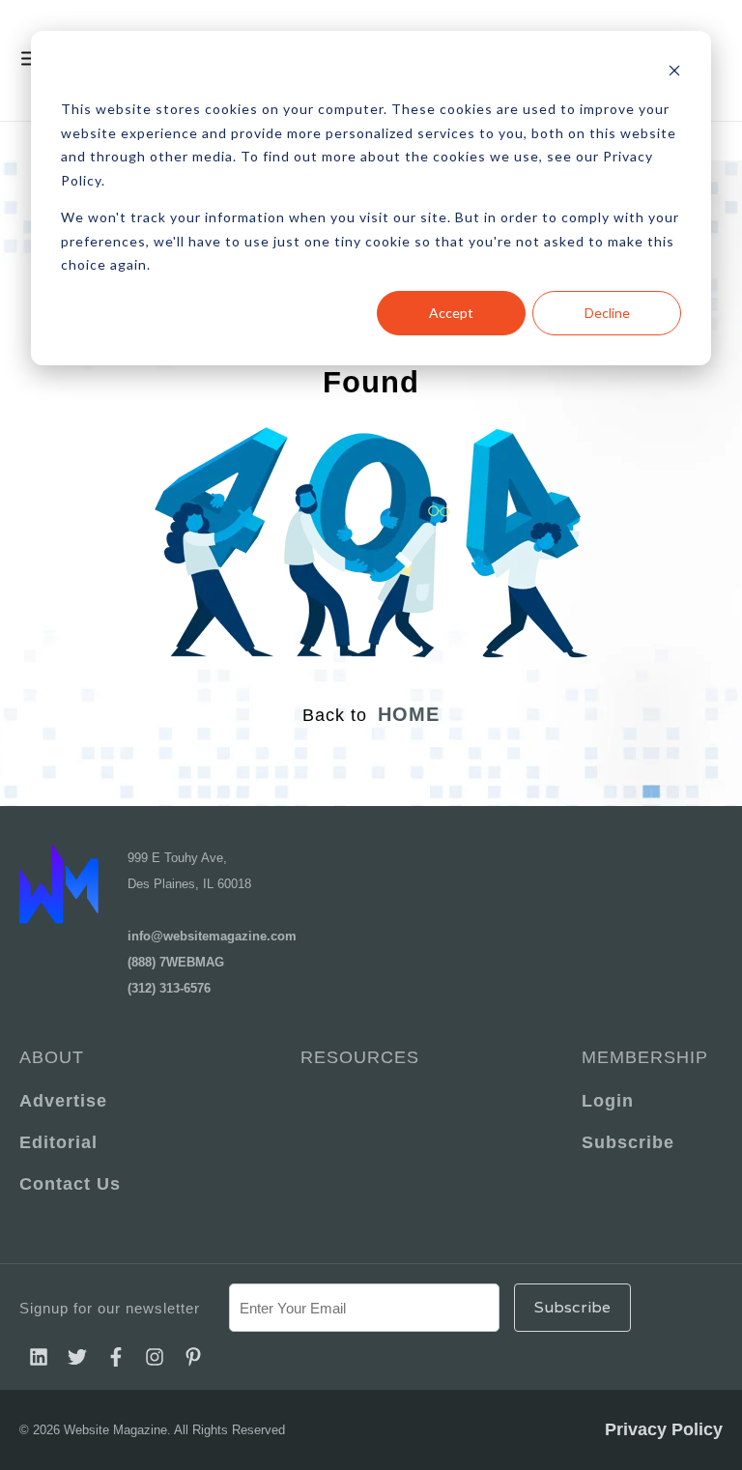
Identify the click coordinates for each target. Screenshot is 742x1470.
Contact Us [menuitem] (70, 1184)
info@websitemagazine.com (212, 936)
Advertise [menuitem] (63, 1100)
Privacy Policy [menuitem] (664, 1429)
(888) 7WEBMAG (176, 962)
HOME (409, 714)
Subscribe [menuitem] (628, 1142)
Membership (645, 1057)
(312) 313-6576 (169, 988)
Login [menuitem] (608, 1100)
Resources (359, 1057)
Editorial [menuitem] (58, 1142)
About (51, 1057)
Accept (451, 312)
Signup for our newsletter (109, 1308)
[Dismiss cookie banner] (674, 73)
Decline (607, 312)
